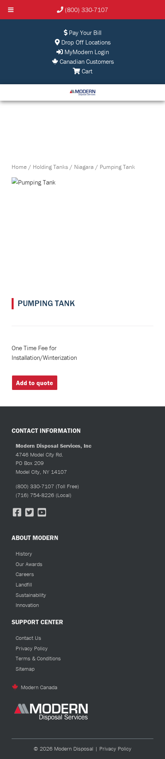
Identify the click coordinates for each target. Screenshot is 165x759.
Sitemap (25, 668)
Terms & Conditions (38, 658)
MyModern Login (86, 52)
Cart (86, 71)
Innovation (27, 605)
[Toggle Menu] (11, 9)
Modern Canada (39, 687)
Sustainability (31, 595)
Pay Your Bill (84, 32)
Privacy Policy (32, 648)
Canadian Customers (86, 61)
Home (19, 166)
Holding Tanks (50, 166)
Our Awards (29, 564)
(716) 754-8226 (35, 495)
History (24, 553)
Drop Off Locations (85, 42)
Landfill (24, 584)
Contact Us (28, 637)
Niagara (84, 166)
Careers (25, 574)
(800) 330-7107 (86, 10)
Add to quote (34, 383)
